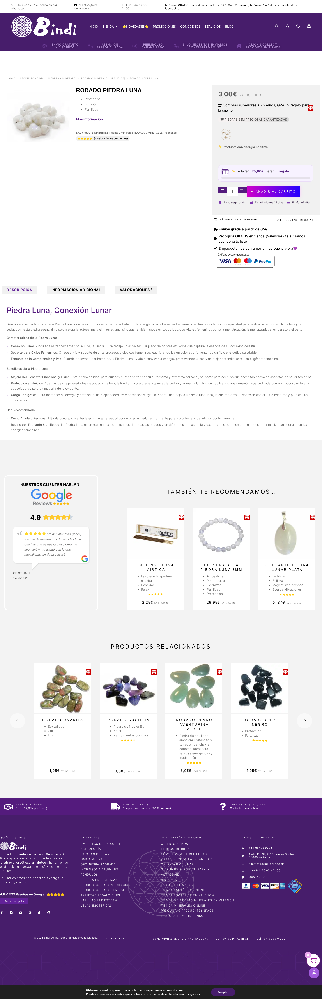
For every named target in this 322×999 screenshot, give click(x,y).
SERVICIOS (213, 26)
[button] (12, 932)
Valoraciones (136, 289)
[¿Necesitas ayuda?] (223, 806)
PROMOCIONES (164, 26)
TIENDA (108, 26)
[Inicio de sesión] (287, 26)
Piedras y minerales (62, 78)
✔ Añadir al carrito (273, 191)
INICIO (93, 26)
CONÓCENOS (190, 26)
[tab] (19, 290)
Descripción (20, 290)
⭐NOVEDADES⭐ (135, 26)
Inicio (12, 78)
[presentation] (17, 720)
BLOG (229, 26)
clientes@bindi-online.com (87, 6)
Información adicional (76, 290)
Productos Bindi (32, 78)
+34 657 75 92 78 (27, 5)
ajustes (195, 994)
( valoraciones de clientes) (111, 138)
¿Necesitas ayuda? (247, 804)
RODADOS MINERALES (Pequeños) (103, 78)
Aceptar (223, 992)
